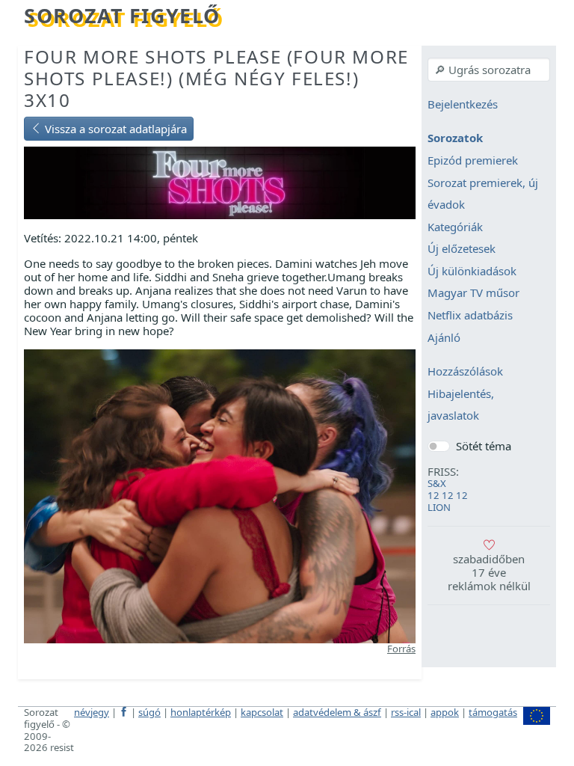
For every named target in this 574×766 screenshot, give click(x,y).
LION (439, 507)
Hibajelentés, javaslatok (461, 404)
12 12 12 (448, 495)
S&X (437, 483)
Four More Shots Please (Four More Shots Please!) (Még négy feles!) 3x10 (216, 78)
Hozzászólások (465, 371)
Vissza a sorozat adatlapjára (114, 128)
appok (444, 712)
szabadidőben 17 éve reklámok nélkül (489, 572)
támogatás (493, 712)
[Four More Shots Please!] (220, 181)
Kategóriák (455, 226)
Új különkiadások (472, 270)
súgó (149, 712)
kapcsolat (262, 712)
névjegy (91, 712)
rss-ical (406, 712)
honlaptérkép (200, 712)
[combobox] (489, 70)
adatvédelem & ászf (337, 712)
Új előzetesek (462, 249)
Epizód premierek (473, 160)
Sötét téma (483, 446)
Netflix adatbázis (470, 314)
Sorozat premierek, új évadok (483, 193)
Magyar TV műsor (473, 293)
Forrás (401, 648)
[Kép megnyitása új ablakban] (220, 495)
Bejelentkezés (463, 103)
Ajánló (444, 337)
